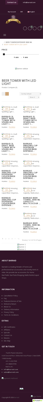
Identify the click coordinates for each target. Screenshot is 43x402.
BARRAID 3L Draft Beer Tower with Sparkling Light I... (30, 120)
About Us (7, 307)
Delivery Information (11, 309)
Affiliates (7, 330)
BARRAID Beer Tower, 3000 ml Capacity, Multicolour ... (32, 201)
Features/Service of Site (12, 301)
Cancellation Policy (11, 296)
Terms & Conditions (11, 315)
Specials (7, 332)
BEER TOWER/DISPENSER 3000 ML (19, 42)
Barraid (16, 397)
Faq (5, 298)
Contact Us (8, 335)
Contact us (11, 2)
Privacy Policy (9, 312)
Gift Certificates (9, 327)
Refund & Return (10, 304)
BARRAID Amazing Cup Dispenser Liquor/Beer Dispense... (30, 147)
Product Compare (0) (9, 87)
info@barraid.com (29, 2)
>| (18, 238)
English (32, 12)
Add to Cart (10, 104)
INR (21, 12)
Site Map (7, 341)
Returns (7, 338)
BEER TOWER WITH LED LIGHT (15, 44)
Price (4, 49)
